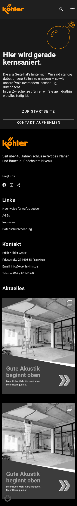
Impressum (9, 222)
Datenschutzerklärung (17, 229)
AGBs (6, 215)
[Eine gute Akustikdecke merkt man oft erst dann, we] (38, 346)
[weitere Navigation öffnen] (72, 8)
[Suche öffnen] (61, 9)
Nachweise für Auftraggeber (21, 208)
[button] (7, 498)
